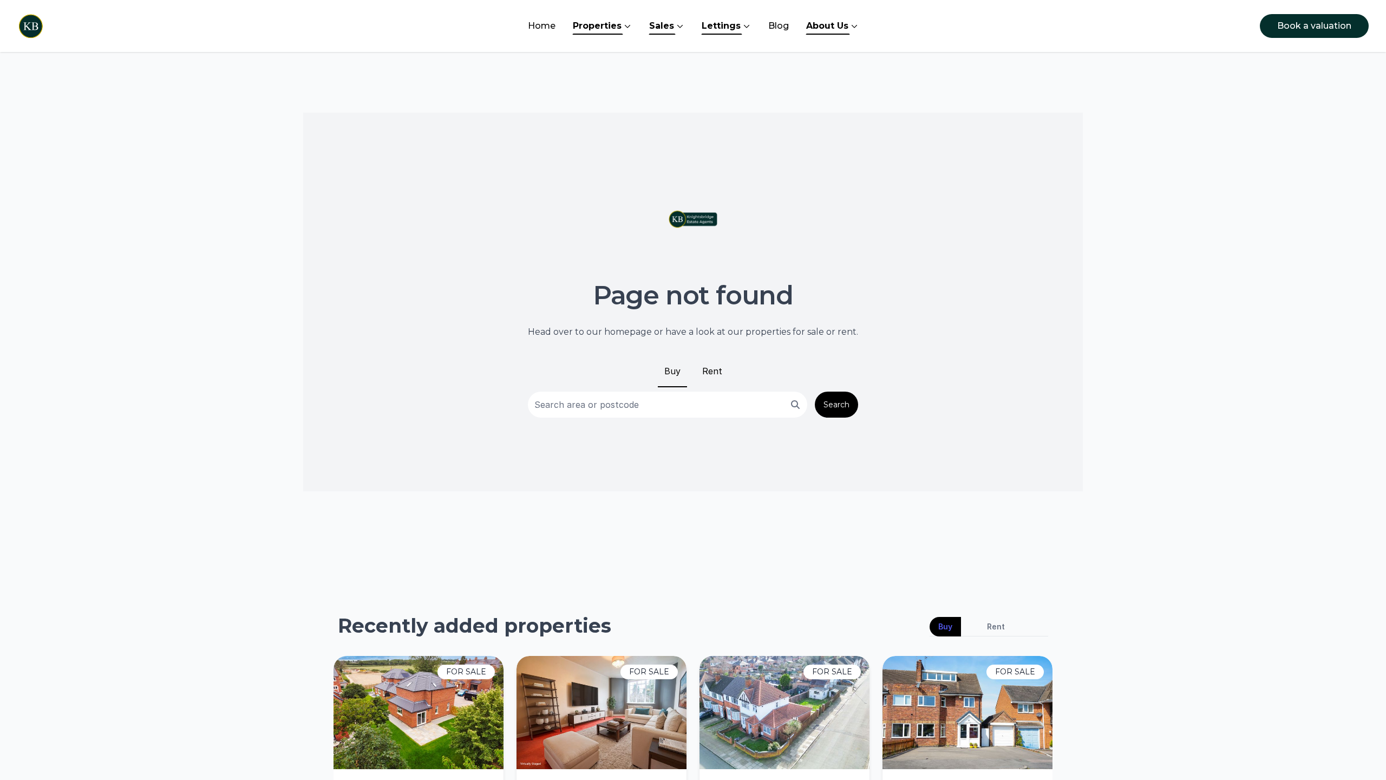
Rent (712, 371)
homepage (628, 332)
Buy (672, 371)
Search (836, 405)
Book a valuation (1314, 26)
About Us (827, 26)
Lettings (721, 26)
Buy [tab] (945, 626)
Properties (597, 26)
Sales (661, 26)
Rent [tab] (996, 626)
